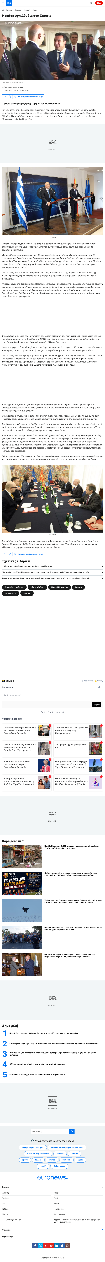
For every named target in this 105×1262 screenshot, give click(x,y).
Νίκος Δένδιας (37, 587)
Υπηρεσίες (6, 1230)
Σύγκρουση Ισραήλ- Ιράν (33, 1147)
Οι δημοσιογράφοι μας (11, 1219)
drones (52, 1160)
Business (5, 1198)
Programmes (59, 1214)
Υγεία (80, 1160)
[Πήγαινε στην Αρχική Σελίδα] (9, 3)
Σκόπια (78, 587)
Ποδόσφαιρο (59, 1166)
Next (4, 1203)
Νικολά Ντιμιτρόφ (59, 587)
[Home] (3, 10)
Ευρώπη (5, 1193)
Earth (56, 1198)
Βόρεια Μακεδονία (30, 10)
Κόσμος (18, 10)
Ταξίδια (5, 1209)
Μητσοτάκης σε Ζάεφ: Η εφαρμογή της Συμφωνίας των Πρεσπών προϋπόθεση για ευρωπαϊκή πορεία (45, 572)
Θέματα (5, 1187)
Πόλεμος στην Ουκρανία (38, 1153)
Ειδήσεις (9, 10)
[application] (52, 50)
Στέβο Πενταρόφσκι (14, 587)
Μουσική (66, 1160)
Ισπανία (74, 1153)
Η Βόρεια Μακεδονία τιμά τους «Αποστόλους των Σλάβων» (27, 566)
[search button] (72, 1131)
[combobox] (53, 1131)
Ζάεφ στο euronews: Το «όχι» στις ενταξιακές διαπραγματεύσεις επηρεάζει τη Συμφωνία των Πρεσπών (46, 578)
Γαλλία (38, 1160)
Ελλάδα (27, 593)
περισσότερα (7, 1236)
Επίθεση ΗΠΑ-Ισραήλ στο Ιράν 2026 (67, 1147)
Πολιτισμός (59, 1209)
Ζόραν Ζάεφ (10, 593)
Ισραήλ (43, 1166)
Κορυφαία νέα (13, 841)
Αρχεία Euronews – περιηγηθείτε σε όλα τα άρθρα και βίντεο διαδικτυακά (77, 1220)
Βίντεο (5, 1214)
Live (99, 3)
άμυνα (25, 1160)
